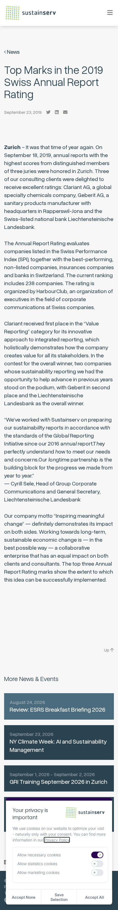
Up (107, 650)
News (13, 52)
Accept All (94, 897)
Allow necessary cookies (39, 854)
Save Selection (59, 897)
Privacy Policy (56, 840)
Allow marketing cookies (38, 872)
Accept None (23, 897)
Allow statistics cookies (37, 863)
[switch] (97, 855)
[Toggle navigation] (106, 12)
